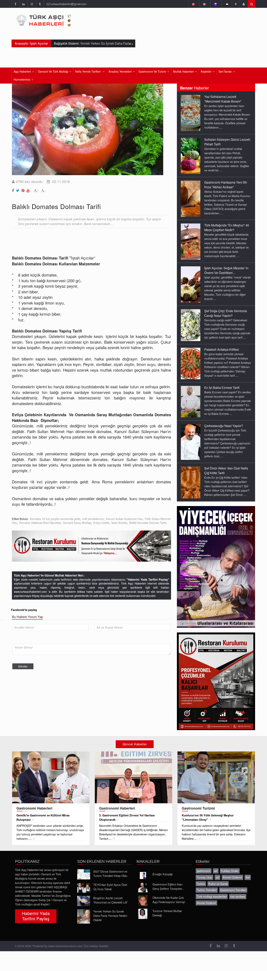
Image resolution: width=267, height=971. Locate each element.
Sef (247, 877)
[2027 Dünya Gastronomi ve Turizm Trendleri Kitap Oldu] (83, 874)
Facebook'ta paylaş (24, 610)
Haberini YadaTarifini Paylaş (36, 915)
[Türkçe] (193, 4)
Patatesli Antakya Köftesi (221, 349)
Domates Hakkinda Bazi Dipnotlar (40, 523)
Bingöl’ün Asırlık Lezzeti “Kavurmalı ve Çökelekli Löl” (110, 900)
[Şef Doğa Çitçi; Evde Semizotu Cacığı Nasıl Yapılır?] (190, 325)
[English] (204, 4)
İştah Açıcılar (39, 43)
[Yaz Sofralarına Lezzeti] (190, 112)
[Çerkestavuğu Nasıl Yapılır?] (190, 441)
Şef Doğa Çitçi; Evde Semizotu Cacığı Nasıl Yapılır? (225, 313)
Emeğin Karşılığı (162, 874)
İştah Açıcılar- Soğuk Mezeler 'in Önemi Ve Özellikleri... (226, 270)
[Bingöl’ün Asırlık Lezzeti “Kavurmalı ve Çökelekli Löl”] (83, 901)
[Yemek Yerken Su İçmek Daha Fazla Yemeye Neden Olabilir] (83, 916)
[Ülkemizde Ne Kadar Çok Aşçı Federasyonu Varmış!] (142, 900)
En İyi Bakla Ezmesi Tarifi (221, 387)
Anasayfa (21, 43)
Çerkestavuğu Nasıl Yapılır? (223, 425)
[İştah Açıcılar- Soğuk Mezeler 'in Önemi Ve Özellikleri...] (190, 284)
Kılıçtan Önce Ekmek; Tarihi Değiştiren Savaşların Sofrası (91, 45)
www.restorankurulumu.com (65, 946)
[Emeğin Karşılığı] (142, 875)
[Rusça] (215, 4)
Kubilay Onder (230, 871)
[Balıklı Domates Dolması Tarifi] (13, 189)
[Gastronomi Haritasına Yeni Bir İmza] (190, 198)
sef (216, 871)
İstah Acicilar (119, 523)
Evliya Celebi (101, 523)
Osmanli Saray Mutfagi (77, 523)
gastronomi (204, 871)
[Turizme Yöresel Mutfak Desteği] (142, 914)
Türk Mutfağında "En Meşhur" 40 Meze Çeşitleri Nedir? (226, 227)
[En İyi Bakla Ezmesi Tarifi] (190, 401)
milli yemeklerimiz (93, 519)
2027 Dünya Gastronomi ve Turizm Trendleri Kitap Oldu (110, 873)
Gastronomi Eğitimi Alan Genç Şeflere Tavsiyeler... (168, 886)
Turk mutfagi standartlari (212, 896)
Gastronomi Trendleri (233, 890)
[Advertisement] (83, 241)
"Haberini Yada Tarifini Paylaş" (148, 579)
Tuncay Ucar (204, 877)
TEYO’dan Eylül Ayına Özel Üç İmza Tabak (110, 887)
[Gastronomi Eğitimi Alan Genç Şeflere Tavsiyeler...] (142, 887)
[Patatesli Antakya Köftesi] (190, 363)
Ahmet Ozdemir (232, 877)
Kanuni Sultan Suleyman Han (124, 519)
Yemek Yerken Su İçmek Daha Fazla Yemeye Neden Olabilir (110, 915)
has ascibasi (237, 896)
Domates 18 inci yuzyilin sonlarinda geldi (55, 519)
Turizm (201, 884)
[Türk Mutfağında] (190, 241)
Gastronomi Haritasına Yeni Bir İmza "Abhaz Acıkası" (225, 184)
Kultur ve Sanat (218, 884)
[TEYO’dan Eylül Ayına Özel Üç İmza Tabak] (83, 888)
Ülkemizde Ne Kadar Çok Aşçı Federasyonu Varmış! (168, 899)
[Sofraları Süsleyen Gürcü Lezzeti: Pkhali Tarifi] (190, 155)
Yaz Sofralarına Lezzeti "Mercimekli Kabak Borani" (222, 99)
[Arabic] (226, 4)
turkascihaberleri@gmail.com (68, 4)
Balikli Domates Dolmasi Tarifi (147, 523)
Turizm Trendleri (207, 890)
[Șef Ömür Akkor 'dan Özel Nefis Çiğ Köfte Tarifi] (190, 482)
